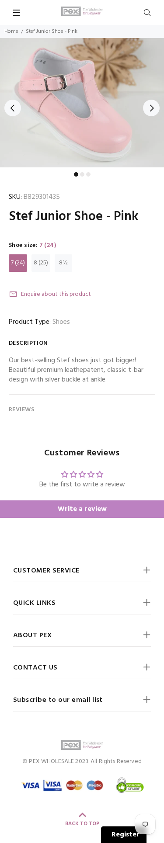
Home (11, 31)
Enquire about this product (56, 294)
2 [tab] (82, 174)
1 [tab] (76, 174)
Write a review (82, 509)
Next (151, 108)
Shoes (61, 322)
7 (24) (18, 263)
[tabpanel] (82, 102)
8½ (63, 263)
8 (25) (41, 263)
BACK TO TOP (82, 823)
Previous (12, 108)
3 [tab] (88, 174)
